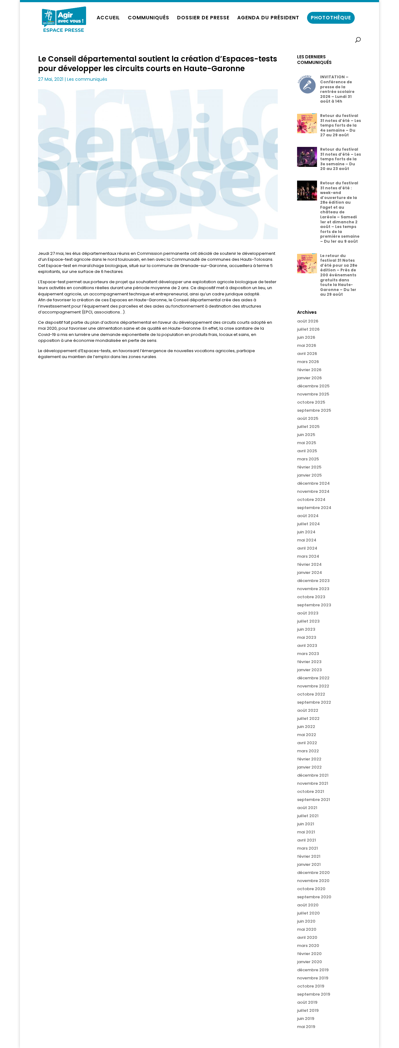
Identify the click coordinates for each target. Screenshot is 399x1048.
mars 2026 (308, 362)
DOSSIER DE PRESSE (203, 18)
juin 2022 (306, 727)
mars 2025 (308, 459)
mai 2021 (306, 832)
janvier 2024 (309, 572)
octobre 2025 (311, 402)
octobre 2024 (311, 499)
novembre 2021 (312, 783)
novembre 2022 (313, 686)
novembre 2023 (313, 589)
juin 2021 (305, 824)
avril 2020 (307, 937)
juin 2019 (305, 1018)
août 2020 (308, 905)
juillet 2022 (308, 718)
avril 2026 (307, 354)
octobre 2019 (310, 986)
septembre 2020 (314, 897)
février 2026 (309, 370)
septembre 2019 (313, 994)
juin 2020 (306, 921)
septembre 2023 (314, 605)
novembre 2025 (313, 394)
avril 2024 (307, 548)
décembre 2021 (313, 775)
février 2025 (309, 467)
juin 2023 (306, 629)
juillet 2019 (308, 1010)
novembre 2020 (313, 881)
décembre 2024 (313, 483)
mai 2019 (306, 1027)
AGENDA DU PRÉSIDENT (268, 18)
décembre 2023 (313, 581)
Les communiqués (87, 79)
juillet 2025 (308, 426)
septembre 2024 (314, 508)
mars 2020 (308, 946)
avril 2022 (307, 743)
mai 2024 (306, 540)
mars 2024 (308, 556)
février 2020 (309, 954)
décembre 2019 (313, 970)
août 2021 (307, 808)
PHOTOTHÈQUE (331, 17)
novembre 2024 (313, 491)
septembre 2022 (314, 702)
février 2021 (308, 856)
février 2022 (309, 759)
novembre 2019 (312, 978)
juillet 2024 (308, 524)
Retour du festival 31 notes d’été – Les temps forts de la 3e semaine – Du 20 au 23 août (340, 159)
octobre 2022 (311, 694)
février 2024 (309, 564)
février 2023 (309, 662)
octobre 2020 (311, 889)
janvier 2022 (309, 767)
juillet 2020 (308, 913)
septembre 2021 (313, 800)
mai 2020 (306, 929)
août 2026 (307, 321)
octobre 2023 (311, 597)
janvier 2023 (309, 670)
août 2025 (307, 418)
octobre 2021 (310, 791)
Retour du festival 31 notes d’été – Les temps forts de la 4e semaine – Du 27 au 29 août (340, 125)
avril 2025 (307, 451)
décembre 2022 (313, 678)
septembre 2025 (314, 410)
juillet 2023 (308, 621)
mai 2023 (306, 637)
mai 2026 (306, 345)
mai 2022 (306, 735)
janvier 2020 (309, 962)
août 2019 (307, 1002)
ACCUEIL (108, 18)
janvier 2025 (309, 475)
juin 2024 (306, 532)
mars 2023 (308, 654)
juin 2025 (306, 435)
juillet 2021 (308, 816)
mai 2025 (306, 443)
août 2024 (308, 516)
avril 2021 (306, 840)
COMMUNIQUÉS (148, 18)
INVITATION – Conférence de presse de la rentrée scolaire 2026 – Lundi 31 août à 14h (337, 89)
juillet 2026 (308, 329)
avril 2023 (307, 645)
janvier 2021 (309, 864)
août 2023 (307, 613)
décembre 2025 (313, 386)
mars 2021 (307, 848)
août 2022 (307, 710)
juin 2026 (306, 337)
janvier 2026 (309, 378)
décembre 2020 (313, 873)
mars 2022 (308, 751)
